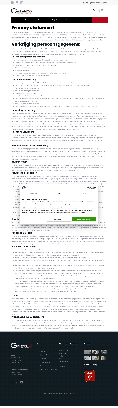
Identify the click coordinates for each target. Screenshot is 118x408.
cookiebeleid (76, 212)
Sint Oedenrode (64, 361)
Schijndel (62, 366)
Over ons (28, 20)
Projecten (55, 20)
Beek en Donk (63, 351)
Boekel (61, 356)
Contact (69, 20)
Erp (60, 364)
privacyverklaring (71, 204)
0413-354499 (102, 10)
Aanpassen (57, 219)
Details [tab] (59, 193)
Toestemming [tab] (33, 193)
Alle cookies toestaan (83, 219)
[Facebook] (12, 2)
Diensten (41, 20)
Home (16, 20)
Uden (60, 359)
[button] (100, 20)
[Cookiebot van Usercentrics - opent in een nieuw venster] (88, 187)
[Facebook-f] (12, 382)
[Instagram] (17, 2)
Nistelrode (62, 353)
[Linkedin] (21, 2)
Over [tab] (84, 193)
